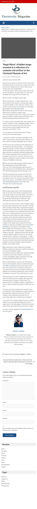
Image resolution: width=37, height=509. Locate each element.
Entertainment (5, 465)
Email (5, 410)
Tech (4, 61)
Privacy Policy (5, 486)
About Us (4, 477)
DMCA (3, 481)
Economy (3, 455)
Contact (3, 467)
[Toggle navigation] (3, 23)
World (3, 453)
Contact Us (4, 479)
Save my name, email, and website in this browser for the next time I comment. (18, 429)
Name (5, 402)
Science (3, 458)
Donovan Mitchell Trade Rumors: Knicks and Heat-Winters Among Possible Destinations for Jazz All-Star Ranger (18, 362)
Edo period (17, 109)
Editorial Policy (5, 483)
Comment (6, 380)
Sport (2, 462)
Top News (4, 451)
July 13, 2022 (6, 77)
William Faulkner (16, 77)
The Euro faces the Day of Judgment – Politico (17, 354)
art (18, 85)
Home (3, 449)
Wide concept (9, 266)
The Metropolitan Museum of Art (12, 182)
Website (5, 418)
